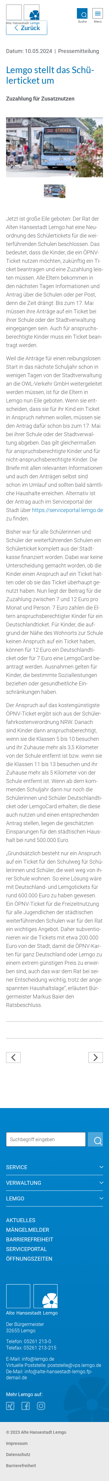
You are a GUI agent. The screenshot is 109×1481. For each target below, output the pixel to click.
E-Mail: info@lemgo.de (30, 1359)
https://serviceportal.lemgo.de (67, 510)
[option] (54, 147)
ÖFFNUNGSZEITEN (29, 1259)
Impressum (17, 1443)
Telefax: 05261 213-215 (31, 1348)
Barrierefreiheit (21, 1465)
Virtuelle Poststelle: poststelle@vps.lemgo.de (53, 1365)
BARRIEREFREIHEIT (29, 1239)
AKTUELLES (20, 1220)
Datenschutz (18, 1454)
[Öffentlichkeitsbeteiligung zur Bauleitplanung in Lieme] (95, 1057)
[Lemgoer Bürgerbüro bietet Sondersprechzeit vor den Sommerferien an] (28, 1057)
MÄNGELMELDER (27, 1230)
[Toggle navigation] (98, 13)
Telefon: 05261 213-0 (28, 1341)
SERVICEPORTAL (26, 1249)
